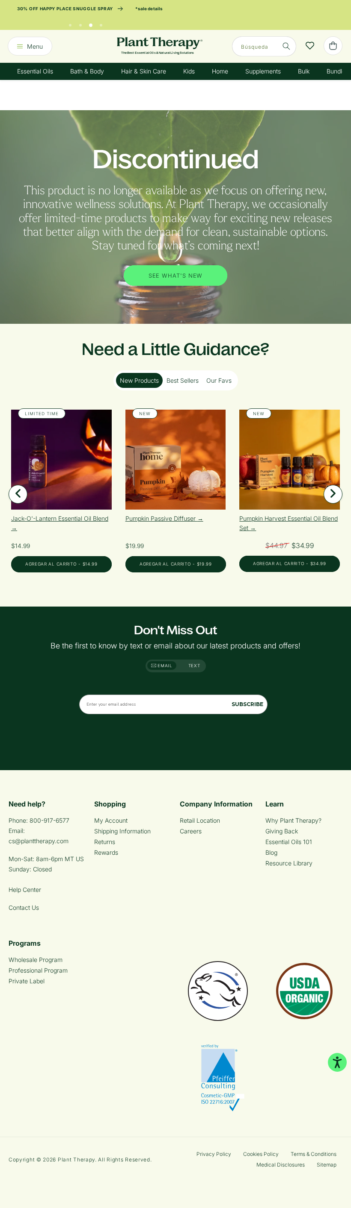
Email (164, 665)
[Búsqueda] (286, 46)
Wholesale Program (35, 959)
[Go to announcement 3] (91, 23)
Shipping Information (122, 831)
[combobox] (264, 46)
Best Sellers (183, 380)
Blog (271, 852)
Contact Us (24, 907)
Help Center (25, 889)
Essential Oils (35, 71)
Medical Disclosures (280, 1164)
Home (220, 71)
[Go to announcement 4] (101, 23)
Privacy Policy (213, 1154)
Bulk (303, 71)
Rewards (106, 852)
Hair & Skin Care (143, 71)
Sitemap (326, 1164)
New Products (139, 380)
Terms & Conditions (313, 1154)
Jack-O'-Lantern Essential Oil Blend (59, 518)
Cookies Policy (261, 1154)
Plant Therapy (76, 1159)
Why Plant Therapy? (293, 820)
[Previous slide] (18, 494)
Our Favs (219, 380)
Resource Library (288, 863)
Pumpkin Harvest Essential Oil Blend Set (288, 523)
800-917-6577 (49, 820)
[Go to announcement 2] (80, 23)
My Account (111, 820)
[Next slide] (333, 494)
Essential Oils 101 (288, 841)
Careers (191, 831)
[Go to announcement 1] (70, 23)
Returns (104, 841)
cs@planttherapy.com (38, 840)
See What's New (176, 275)
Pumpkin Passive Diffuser (161, 518)
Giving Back (281, 831)
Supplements (263, 71)
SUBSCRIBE (247, 704)
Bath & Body (87, 71)
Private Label (27, 981)
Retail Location (200, 820)
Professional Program (38, 970)
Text (194, 665)
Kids (189, 71)
